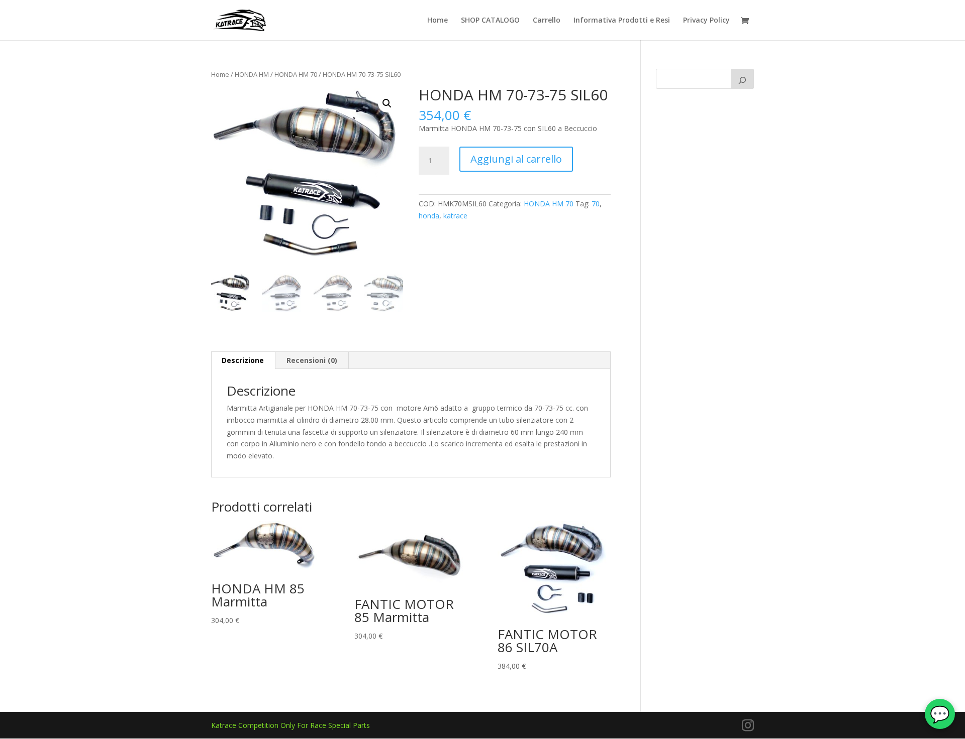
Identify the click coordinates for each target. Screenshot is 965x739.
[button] (387, 103)
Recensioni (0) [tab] (311, 360)
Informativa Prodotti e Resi (621, 21)
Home (437, 21)
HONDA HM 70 (295, 74)
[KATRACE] (742, 79)
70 (596, 203)
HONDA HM (252, 74)
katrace (455, 215)
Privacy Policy (706, 21)
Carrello (546, 21)
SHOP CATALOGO (490, 21)
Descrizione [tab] (243, 360)
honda (429, 215)
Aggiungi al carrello (516, 159)
